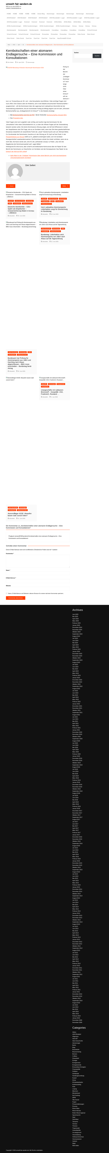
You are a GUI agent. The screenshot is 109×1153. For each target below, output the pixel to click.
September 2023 (77, 660)
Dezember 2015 (77, 863)
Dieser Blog (41, 13)
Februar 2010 (76, 1016)
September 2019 (77, 765)
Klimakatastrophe (77, 1082)
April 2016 (75, 854)
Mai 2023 (75, 669)
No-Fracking (76, 1095)
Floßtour (74, 1071)
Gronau (74, 26)
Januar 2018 (76, 808)
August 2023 (76, 662)
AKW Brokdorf (11, 18)
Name (8, 570)
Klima (74, 1080)
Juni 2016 (75, 850)
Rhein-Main (75, 1108)
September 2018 (77, 791)
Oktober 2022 (76, 684)
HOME (9, 13)
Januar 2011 (76, 992)
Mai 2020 (75, 747)
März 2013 (75, 935)
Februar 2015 (76, 885)
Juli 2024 (75, 638)
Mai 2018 (75, 800)
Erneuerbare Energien (79, 1067)
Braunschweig (76, 1051)
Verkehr (74, 1141)
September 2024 (77, 634)
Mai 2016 (75, 852)
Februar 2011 (76, 989)
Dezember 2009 (77, 1020)
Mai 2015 (75, 878)
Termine (74, 1124)
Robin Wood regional (78, 1113)
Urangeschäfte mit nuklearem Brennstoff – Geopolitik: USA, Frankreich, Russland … (52, 392)
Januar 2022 (76, 704)
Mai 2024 (75, 642)
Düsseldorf (75, 1058)
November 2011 (77, 970)
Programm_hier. (18, 118)
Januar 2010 (76, 1018)
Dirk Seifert (11, 62)
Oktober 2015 (76, 867)
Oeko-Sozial (81, 34)
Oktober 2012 (76, 946)
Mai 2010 (75, 1009)
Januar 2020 (76, 756)
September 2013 (77, 922)
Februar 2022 (76, 701)
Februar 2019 (76, 780)
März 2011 (75, 987)
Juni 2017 (75, 824)
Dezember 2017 (77, 810)
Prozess (74, 1106)
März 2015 (75, 883)
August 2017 (76, 819)
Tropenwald (76, 1128)
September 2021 (77, 712)
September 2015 (77, 869)
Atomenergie (50, 13)
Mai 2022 (75, 695)
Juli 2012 (75, 952)
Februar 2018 (76, 806)
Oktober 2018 (76, 789)
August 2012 (76, 950)
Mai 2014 (75, 904)
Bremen (74, 1054)
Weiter (64, 186)
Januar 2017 (76, 835)
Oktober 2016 (76, 841)
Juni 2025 (75, 614)
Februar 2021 (76, 728)
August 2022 (76, 688)
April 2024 (75, 645)
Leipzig (74, 1089)
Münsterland (76, 1093)
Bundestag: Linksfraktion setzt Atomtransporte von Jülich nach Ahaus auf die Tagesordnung (53, 237)
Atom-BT (11, 200)
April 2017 (75, 828)
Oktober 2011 (76, 972)
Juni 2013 (75, 928)
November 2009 (77, 1022)
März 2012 (75, 961)
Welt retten (75, 1145)
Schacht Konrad (92, 30)
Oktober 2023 (76, 658)
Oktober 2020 (76, 736)
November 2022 (77, 682)
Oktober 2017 (76, 815)
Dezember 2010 (77, 994)
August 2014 (76, 898)
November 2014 (77, 891)
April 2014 (75, 906)
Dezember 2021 (77, 706)
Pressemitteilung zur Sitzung (15, 137)
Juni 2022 (75, 693)
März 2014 (75, 909)
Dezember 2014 (77, 889)
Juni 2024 (75, 640)
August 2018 (76, 793)
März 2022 (75, 699)
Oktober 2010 (76, 998)
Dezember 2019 (77, 758)
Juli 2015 (75, 874)
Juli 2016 (75, 848)
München (75, 1091)
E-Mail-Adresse (11, 578)
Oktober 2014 (76, 893)
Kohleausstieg (76, 1084)
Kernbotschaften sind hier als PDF (23, 115)
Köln (73, 1086)
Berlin (74, 1045)
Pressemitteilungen (78, 1104)
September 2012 (77, 948)
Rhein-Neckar (76, 1110)
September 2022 (77, 686)
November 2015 (77, 865)
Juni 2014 (75, 902)
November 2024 (77, 629)
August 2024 (76, 636)
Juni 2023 (75, 666)
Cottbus (74, 1056)
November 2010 (77, 996)
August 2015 (76, 872)
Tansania (75, 1121)
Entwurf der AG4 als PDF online (16, 151)
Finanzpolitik (76, 1069)
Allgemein (75, 1036)
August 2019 (76, 767)
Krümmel (27, 22)
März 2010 (75, 1013)
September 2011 (77, 974)
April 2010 (75, 1011)
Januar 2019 (76, 782)
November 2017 (77, 813)
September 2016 (77, 843)
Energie (74, 1060)
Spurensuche (76, 1115)
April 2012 (75, 959)
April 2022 (75, 697)
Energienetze (76, 1062)
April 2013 (75, 933)
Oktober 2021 (76, 710)
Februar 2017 (76, 832)
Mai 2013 (75, 931)
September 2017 (77, 817)
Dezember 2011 (77, 968)
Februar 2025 (76, 623)
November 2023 (77, 656)
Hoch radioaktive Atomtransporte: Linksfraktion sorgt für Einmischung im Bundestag (54, 209)
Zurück (12, 186)
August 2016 (76, 845)
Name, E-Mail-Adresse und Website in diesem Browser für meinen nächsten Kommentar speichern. (36, 593)
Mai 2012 (75, 957)
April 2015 (75, 880)
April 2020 (75, 749)
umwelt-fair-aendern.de (19, 4)
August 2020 (76, 741)
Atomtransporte (11, 30)
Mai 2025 (75, 616)
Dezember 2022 (77, 680)
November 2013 (77, 917)
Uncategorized (76, 1132)
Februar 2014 (76, 911)
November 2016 (77, 839)
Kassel (74, 1078)
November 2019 (77, 760)
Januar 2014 (76, 913)
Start (73, 1117)
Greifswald (75, 1073)
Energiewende (45, 201)
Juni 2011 (75, 981)
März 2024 (75, 647)
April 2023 (75, 671)
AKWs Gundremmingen (14, 26)
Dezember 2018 (77, 784)
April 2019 (75, 776)
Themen (74, 1126)
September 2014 (77, 896)
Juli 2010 (75, 1005)
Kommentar (10, 553)
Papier (74, 1102)
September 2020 (77, 738)
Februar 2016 (76, 858)
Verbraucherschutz (27, 203)
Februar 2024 (76, 649)
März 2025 (75, 621)
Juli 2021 (75, 717)
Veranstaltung (76, 1134)
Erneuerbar (45, 34)
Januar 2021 (76, 730)
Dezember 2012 (77, 941)
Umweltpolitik (17, 203)
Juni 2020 (75, 745)
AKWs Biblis (58, 22)
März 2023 (75, 673)
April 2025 (75, 618)
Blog (73, 1047)
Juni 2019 (75, 771)
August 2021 (76, 714)
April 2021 (75, 723)
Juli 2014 (75, 900)
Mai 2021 (75, 721)
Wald (73, 1143)
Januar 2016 (76, 861)
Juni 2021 (75, 719)
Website (8, 585)
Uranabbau (55, 30)
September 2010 (77, 1000)
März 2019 (75, 778)
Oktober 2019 (76, 762)
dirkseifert (12, 215)
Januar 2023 (76, 677)
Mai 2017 (75, 826)
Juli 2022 (75, 690)
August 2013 (76, 924)
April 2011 (75, 985)
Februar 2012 (76, 963)
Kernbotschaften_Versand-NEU (57, 115)
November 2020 (77, 734)
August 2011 (76, 976)
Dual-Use (29, 38)
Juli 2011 (75, 979)
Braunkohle (75, 1049)
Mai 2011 (75, 983)
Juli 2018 (75, 795)
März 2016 (75, 856)
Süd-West (75, 1119)
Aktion (74, 1032)
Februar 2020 (76, 754)
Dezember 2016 (77, 837)
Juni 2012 (75, 954)
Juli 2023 (75, 664)
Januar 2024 (76, 651)
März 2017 (75, 830)
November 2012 (77, 944)
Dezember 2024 (77, 627)
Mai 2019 (75, 773)
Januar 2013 (76, 939)
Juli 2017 (75, 821)
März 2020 (75, 752)
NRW (10, 203)
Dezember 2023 (77, 653)
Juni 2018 (75, 797)
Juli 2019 (75, 769)
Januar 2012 (76, 965)
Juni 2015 (75, 876)
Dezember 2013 (77, 915)
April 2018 (75, 802)
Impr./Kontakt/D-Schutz (64, 38)
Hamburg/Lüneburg (78, 1075)
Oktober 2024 (76, 632)
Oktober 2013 (76, 920)
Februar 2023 (76, 675)
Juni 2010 (75, 1007)
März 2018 (75, 804)
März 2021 (75, 725)
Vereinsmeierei (76, 1139)
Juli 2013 (75, 926)
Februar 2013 (76, 937)
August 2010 (76, 1002)
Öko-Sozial (75, 1099)
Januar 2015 (76, 887)
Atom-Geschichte (19, 200)
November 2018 (77, 787)
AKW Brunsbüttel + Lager (57, 18)
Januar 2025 (76, 625)
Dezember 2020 (77, 732)
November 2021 (77, 708)
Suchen (76, 52)
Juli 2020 (75, 743)
